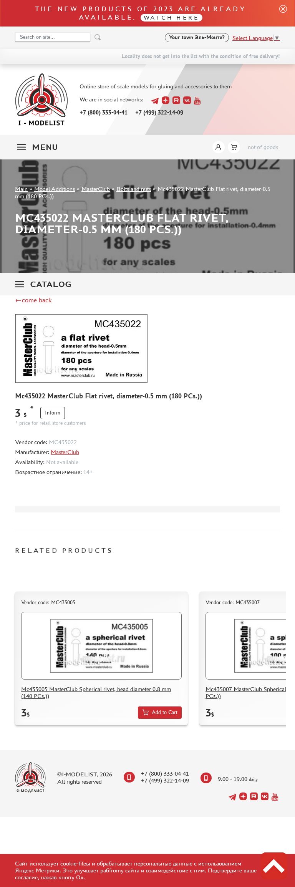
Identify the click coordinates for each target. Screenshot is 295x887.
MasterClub (95, 189)
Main (21, 189)
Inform (52, 413)
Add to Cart (164, 712)
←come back (33, 300)
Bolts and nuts (133, 189)
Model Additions (54, 189)
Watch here (171, 17)
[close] (280, 13)
